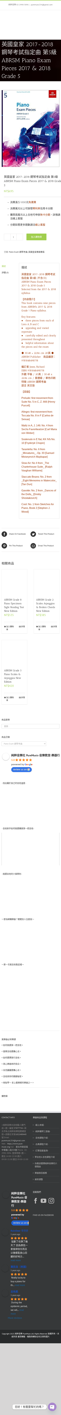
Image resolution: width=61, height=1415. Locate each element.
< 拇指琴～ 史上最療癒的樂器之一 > (18, 1082)
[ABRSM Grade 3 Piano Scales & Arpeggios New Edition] (14, 653)
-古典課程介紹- (41, 1144)
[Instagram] (51, 1201)
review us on (20, 769)
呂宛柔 (14, 1291)
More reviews (15, 1317)
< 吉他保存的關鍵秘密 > (12, 1076)
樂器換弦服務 (41, 1173)
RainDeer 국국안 (19, 1230)
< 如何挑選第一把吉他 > (12, 1045)
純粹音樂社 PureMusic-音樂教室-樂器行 (35, 755)
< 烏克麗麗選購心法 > (11, 1070)
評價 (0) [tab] (5, 272)
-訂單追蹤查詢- (41, 1150)
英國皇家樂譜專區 (36, 252)
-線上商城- (39, 1125)
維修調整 (39, 1179)
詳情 (23, 626)
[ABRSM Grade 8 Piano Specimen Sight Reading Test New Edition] (14, 582)
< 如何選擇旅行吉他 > (11, 1057)
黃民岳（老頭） (19, 1266)
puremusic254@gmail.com (42, 4)
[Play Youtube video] (30, 849)
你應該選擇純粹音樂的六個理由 (46, 1165)
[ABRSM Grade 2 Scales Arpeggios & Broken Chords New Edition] (46, 582)
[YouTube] (43, 1201)
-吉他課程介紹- (41, 1137)
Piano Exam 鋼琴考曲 (18, 252)
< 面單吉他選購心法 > (11, 1051)
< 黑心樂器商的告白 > (11, 1064)
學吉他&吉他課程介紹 (45, 1157)
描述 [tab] (4, 266)
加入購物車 (36, 236)
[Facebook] (35, 1201)
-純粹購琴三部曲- (43, 1131)
